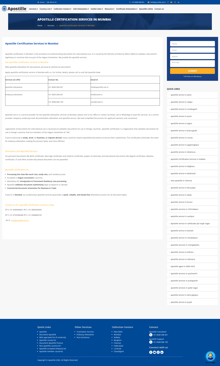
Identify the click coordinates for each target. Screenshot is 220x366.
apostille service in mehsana (182, 259)
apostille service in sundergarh (183, 109)
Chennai (117, 343)
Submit (192, 70)
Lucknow (117, 348)
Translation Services (85, 332)
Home (42, 2)
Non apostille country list (50, 346)
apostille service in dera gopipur (184, 295)
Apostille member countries (51, 351)
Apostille (43, 332)
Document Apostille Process (51, 343)
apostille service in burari (181, 202)
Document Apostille (47, 334)
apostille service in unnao (181, 137)
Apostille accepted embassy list (52, 348)
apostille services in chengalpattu (184, 245)
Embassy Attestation (85, 334)
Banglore (117, 340)
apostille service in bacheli (181, 230)
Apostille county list (47, 340)
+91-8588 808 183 (160, 342)
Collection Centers (62, 9)
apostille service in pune (181, 116)
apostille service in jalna (180, 95)
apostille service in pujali (181, 302)
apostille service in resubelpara (184, 238)
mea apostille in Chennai (181, 180)
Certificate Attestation (126, 9)
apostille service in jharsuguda (183, 130)
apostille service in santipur (182, 216)
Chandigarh (119, 351)
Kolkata (117, 337)
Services (32, 9)
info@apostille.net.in (158, 2)
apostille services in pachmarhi (183, 273)
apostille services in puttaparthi (184, 280)
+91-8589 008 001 (138, 2)
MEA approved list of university (52, 337)
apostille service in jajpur (181, 123)
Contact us (159, 9)
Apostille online (146, 9)
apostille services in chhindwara (184, 209)
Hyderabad (118, 346)
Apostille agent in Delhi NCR (182, 266)
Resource (109, 9)
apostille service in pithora (181, 252)
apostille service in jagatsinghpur (184, 145)
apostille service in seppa (181, 102)
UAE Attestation (80, 9)
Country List (45, 9)
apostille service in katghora (182, 166)
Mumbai (117, 334)
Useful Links (96, 9)
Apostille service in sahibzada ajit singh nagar (190, 223)
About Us (53, 2)
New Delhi (118, 332)
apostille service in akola (181, 195)
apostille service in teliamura (182, 152)
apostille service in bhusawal (182, 188)
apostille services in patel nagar (184, 288)
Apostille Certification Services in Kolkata (187, 159)
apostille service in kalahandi (183, 173)
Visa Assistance (83, 337)
